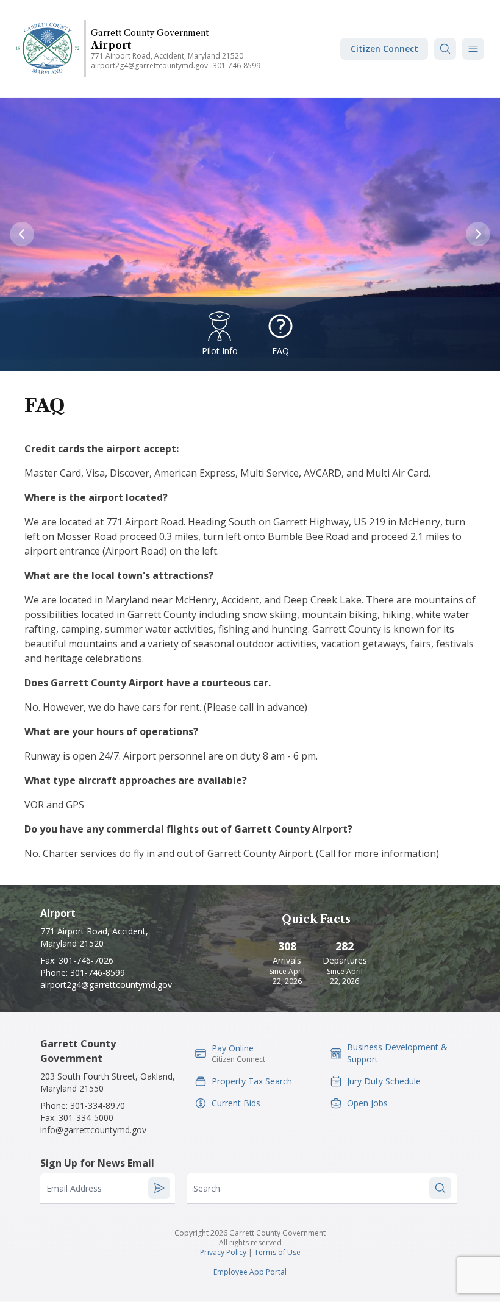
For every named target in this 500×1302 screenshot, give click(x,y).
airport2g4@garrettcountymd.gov (149, 65)
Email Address (74, 1188)
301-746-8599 (236, 65)
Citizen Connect (384, 48)
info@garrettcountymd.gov (93, 1130)
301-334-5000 (86, 1117)
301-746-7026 (86, 960)
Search (206, 1188)
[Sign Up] (159, 1188)
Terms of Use (277, 1252)
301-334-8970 (97, 1105)
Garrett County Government (150, 32)
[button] (473, 49)
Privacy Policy (223, 1252)
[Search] (445, 49)
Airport (111, 45)
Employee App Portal (250, 1272)
